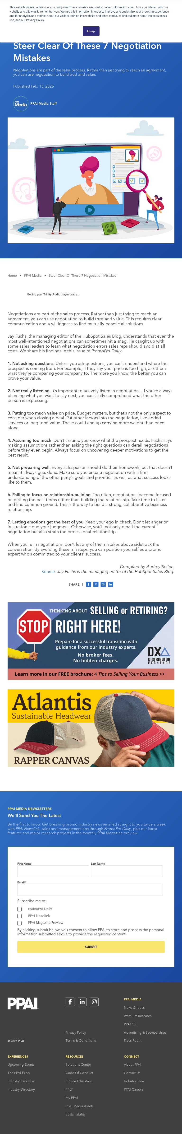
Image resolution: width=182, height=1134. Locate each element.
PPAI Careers (133, 1089)
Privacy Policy (76, 1032)
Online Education (79, 1081)
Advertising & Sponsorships (145, 1032)
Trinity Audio (51, 294)
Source (48, 571)
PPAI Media (32, 275)
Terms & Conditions (81, 1040)
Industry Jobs (134, 1081)
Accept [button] (91, 31)
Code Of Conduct (79, 1073)
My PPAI (72, 1098)
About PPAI (132, 1064)
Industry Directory (21, 1089)
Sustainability (76, 1114)
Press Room (132, 1040)
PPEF (69, 1089)
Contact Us (132, 1073)
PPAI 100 (130, 1024)
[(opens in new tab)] (91, 678)
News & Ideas (134, 1007)
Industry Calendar (21, 1081)
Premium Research (138, 1016)
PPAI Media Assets (79, 1106)
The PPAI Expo (19, 1073)
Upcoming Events (21, 1064)
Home (12, 275)
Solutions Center (78, 1064)
